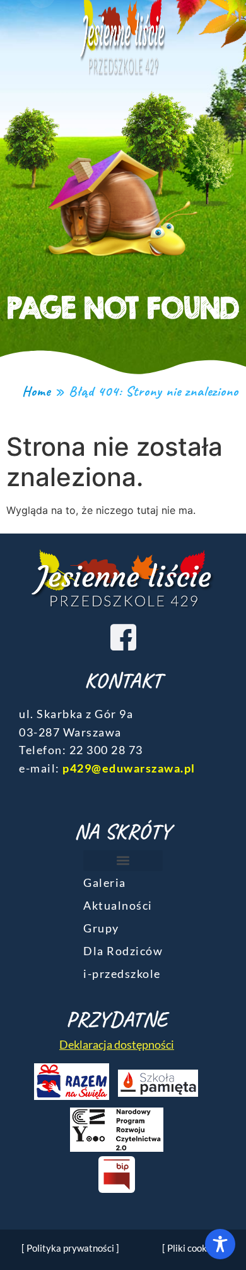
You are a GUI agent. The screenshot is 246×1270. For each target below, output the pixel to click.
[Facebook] (123, 636)
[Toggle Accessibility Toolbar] (220, 1244)
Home (36, 391)
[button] (123, 860)
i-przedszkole (122, 973)
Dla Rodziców (123, 951)
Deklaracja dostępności (116, 1044)
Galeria (104, 882)
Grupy (101, 928)
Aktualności (118, 905)
